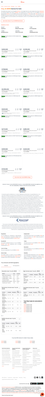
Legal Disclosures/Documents (8, 379)
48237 (25, 311)
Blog (24, 377)
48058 (25, 310)
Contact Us (10, 377)
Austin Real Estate (15, 353)
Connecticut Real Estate (6, 358)
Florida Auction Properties (27, 364)
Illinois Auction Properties (27, 367)
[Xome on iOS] (33, 383)
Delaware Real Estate (6, 360)
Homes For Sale (7, 6)
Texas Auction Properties (27, 352)
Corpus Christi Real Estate (17, 366)
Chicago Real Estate (16, 362)
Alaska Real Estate (5, 351)
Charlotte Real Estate (16, 361)
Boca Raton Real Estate (16, 355)
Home (2, 6)
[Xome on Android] (40, 383)
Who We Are (4, 377)
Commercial (35, 353)
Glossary (20, 377)
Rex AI (16, 379)
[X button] (40, 377)
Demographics (16, 265)
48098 (19, 6)
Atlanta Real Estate (16, 350)
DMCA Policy (21, 392)
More (3, 366)
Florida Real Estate (5, 364)
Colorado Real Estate (6, 357)
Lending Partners (36, 354)
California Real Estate (6, 355)
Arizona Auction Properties (27, 366)
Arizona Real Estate (5, 353)
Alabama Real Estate (6, 350)
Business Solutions (36, 351)
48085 (25, 304)
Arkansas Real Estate (6, 354)
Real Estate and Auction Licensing (8, 387)
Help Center (15, 377)
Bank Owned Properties (37, 362)
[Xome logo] (22, 2)
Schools (6, 265)
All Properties (24, 350)
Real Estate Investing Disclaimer (12, 392)
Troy (16, 6)
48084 (25, 308)
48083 (25, 307)
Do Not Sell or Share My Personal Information (32, 392)
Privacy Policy (23, 390)
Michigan (12, 6)
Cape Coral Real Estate (16, 359)
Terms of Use (16, 390)
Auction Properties (36, 350)
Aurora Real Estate (15, 352)
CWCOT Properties (36, 358)
